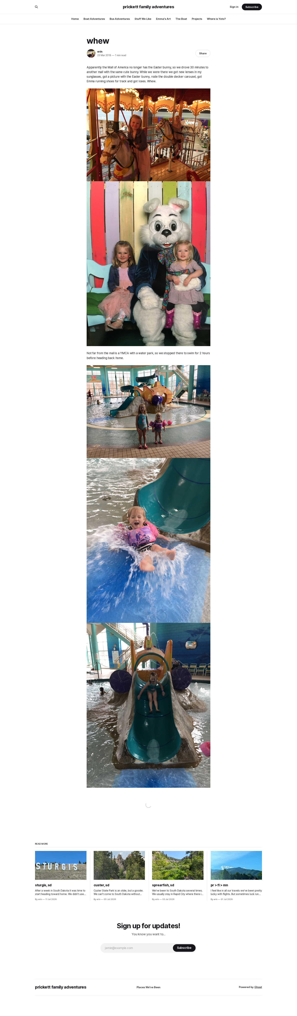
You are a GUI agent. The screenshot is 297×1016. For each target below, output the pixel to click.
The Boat (181, 18)
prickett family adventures (148, 7)
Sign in (234, 6)
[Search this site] (36, 7)
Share (203, 53)
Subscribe (251, 7)
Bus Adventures (120, 18)
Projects (197, 18)
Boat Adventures (94, 18)
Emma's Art (163, 18)
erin (99, 51)
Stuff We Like (143, 18)
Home (75, 18)
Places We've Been (148, 987)
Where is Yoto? (216, 18)
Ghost (258, 987)
